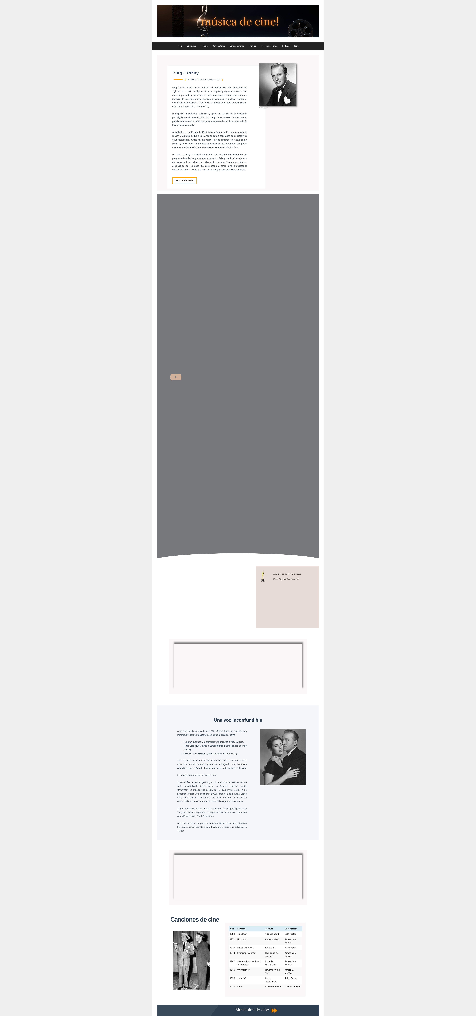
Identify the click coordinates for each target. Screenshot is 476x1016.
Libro (296, 46)
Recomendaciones (269, 46)
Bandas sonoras (237, 46)
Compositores (218, 46)
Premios (252, 46)
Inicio (179, 46)
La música (191, 46)
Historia (204, 46)
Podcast (285, 46)
